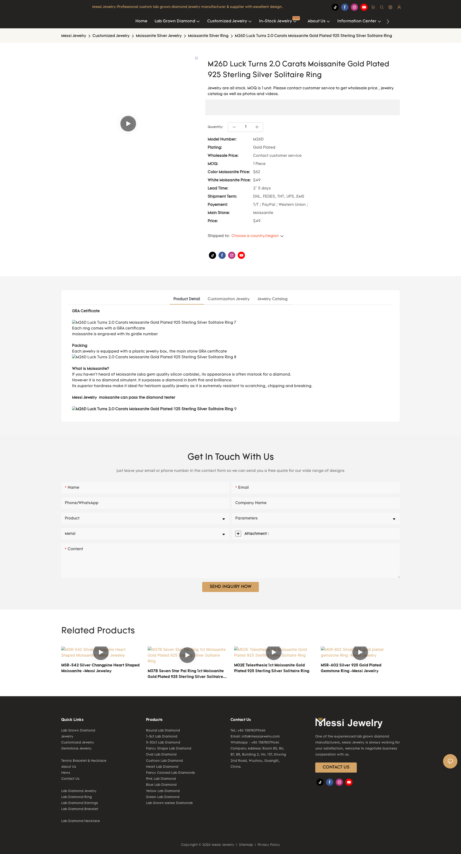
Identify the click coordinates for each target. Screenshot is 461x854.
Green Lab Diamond (162, 797)
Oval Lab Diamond (161, 754)
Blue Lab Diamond (161, 785)
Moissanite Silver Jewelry (159, 36)
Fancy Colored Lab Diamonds (170, 773)
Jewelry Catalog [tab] (272, 299)
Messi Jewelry (73, 36)
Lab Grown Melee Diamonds (169, 803)
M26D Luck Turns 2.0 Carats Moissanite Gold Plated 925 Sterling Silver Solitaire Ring (313, 36)
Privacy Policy (268, 845)
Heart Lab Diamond (162, 767)
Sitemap (246, 845)
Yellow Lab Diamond (163, 791)
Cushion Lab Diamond (164, 761)
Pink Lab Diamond (161, 779)
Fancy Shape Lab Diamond (168, 748)
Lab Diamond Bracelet (79, 809)
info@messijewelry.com (261, 736)
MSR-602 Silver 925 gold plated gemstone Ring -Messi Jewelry (351, 668)
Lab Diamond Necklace (80, 821)
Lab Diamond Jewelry (79, 791)
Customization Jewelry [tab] (229, 299)
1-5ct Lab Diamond (161, 736)
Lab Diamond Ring (76, 797)
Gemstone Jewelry (76, 748)
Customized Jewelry (111, 36)
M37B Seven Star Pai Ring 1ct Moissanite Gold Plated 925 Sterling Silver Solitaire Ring (186, 674)
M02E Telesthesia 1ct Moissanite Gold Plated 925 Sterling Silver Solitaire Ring (271, 668)
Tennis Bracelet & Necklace (83, 761)
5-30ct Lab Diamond (163, 742)
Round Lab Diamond (163, 730)
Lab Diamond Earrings (79, 803)
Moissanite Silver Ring (208, 36)
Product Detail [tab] (186, 299)
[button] (388, 21)
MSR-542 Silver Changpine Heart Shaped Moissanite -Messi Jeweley (100, 668)
